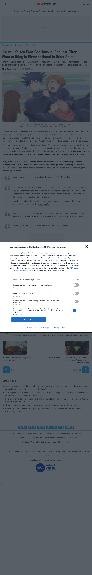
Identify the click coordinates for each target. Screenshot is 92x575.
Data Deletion (32, 328)
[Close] (87, 247)
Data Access (46, 328)
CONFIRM (28, 319)
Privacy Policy (59, 328)
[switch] (76, 285)
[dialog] (46, 287)
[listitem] (46, 279)
